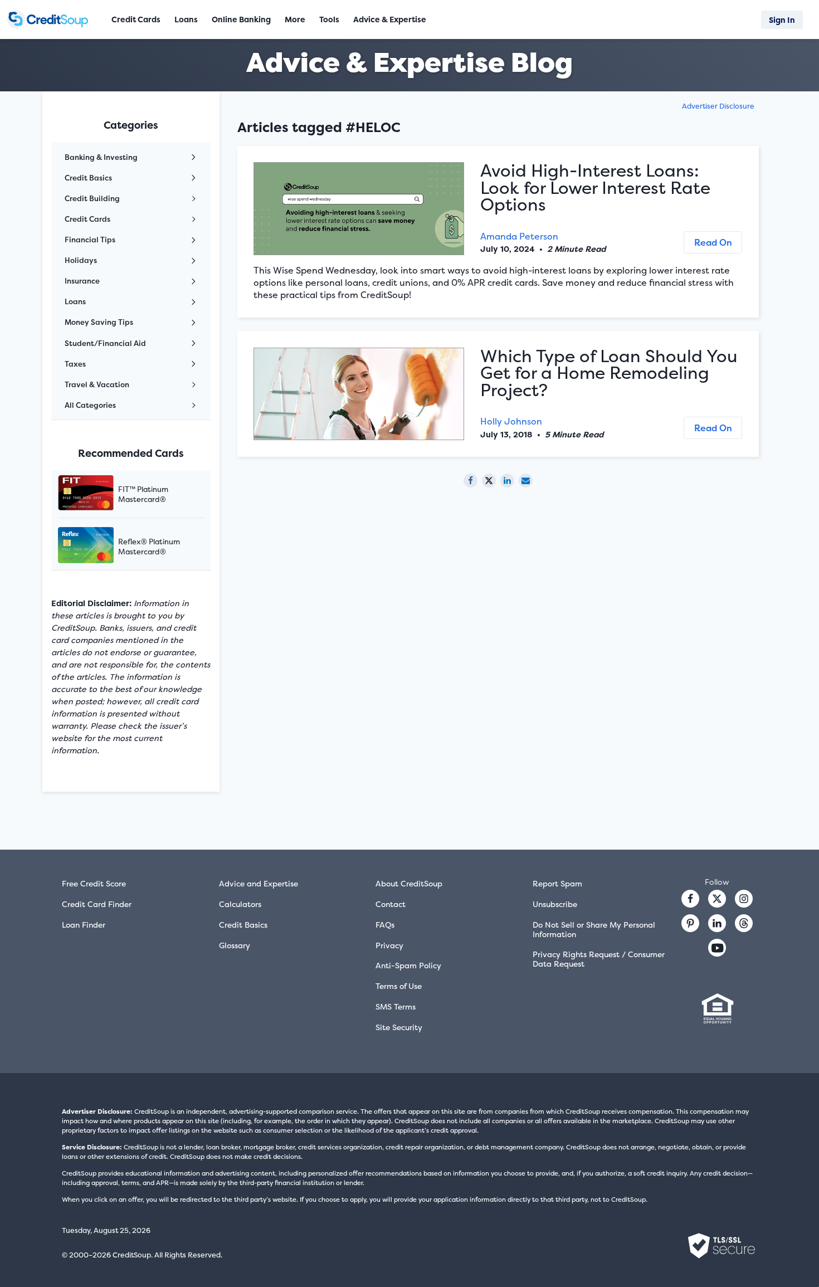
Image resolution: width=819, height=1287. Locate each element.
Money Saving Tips (99, 322)
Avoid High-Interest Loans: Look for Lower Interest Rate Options (595, 187)
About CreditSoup (409, 883)
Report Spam (557, 883)
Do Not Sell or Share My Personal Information (594, 929)
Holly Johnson (511, 421)
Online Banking (241, 19)
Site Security (399, 1027)
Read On (713, 242)
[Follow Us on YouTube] (717, 948)
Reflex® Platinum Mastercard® (149, 547)
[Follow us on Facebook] (690, 899)
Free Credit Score (94, 883)
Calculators (240, 904)
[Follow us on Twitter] (717, 899)
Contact (391, 904)
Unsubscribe (555, 904)
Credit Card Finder (96, 904)
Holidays (81, 260)
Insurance (82, 281)
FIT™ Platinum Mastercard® (143, 494)
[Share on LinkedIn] (507, 481)
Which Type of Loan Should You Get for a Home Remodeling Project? (609, 373)
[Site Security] (721, 1245)
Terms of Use (399, 986)
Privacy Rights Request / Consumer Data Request (599, 959)
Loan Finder (83, 924)
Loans (75, 301)
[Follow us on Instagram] (744, 899)
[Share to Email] (526, 481)
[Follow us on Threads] (744, 923)
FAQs (385, 924)
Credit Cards (87, 219)
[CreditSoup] (51, 19)
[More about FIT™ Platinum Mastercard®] (100, 494)
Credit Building (92, 198)
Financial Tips (90, 240)
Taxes (75, 364)
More (295, 19)
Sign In (782, 19)
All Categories (90, 405)
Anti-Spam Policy (408, 965)
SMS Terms (396, 1006)
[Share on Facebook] (470, 481)
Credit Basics (88, 178)
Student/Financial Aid (105, 343)
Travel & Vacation (97, 384)
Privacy (389, 945)
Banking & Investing (101, 157)
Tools (329, 19)
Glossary (234, 945)
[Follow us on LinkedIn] (717, 923)
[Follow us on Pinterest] (690, 923)
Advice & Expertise (389, 19)
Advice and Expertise (258, 883)
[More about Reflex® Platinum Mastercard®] (100, 546)
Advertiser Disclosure (718, 106)
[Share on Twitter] (489, 481)
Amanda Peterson (519, 236)
